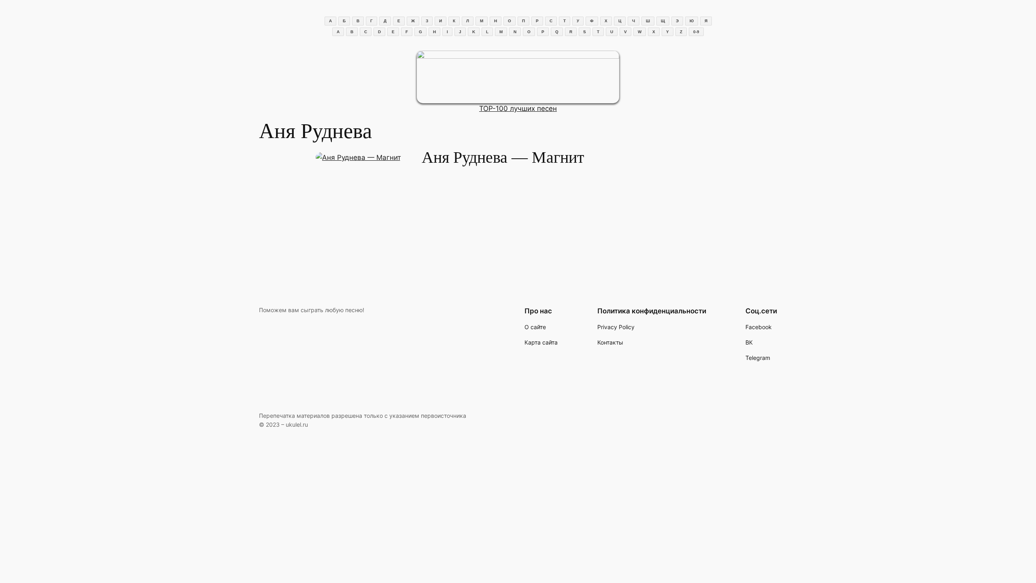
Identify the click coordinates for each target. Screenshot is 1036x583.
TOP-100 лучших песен (518, 108)
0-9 (696, 32)
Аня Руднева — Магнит (503, 157)
